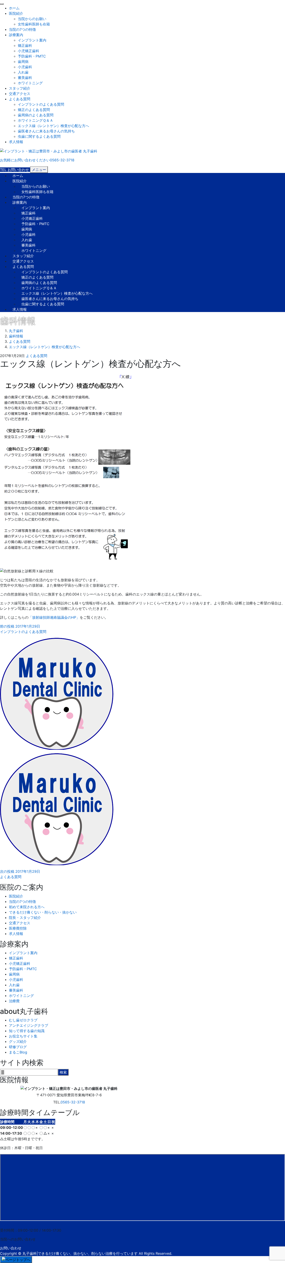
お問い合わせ (10, 1248)
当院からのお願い (32, 18)
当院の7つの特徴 (22, 29)
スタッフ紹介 (19, 88)
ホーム (14, 8)
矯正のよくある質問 (34, 109)
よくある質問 (19, 99)
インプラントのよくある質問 (41, 104)
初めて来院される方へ (27, 907)
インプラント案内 (32, 40)
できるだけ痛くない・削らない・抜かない (43, 912)
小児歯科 (25, 67)
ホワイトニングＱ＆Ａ (35, 120)
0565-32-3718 (73, 1102)
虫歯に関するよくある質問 (39, 136)
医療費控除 (18, 928)
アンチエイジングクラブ (28, 1025)
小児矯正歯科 (28, 51)
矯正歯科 (25, 45)
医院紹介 (16, 13)
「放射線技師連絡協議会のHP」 (54, 617)
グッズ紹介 (18, 1041)
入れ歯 (23, 72)
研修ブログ (18, 1047)
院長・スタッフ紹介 (25, 917)
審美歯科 (25, 77)
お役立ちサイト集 (23, 1036)
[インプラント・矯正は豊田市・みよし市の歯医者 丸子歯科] (48, 150)
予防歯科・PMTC (32, 56)
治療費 (14, 1001)
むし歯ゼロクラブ (23, 1020)
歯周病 (23, 61)
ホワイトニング (30, 83)
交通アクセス (19, 93)
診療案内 (16, 35)
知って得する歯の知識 (27, 1031)
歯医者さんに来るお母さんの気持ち (46, 131)
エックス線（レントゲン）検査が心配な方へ (53, 125)
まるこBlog (18, 1052)
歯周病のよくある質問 (35, 115)
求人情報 (16, 142)
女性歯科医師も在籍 (34, 24)
